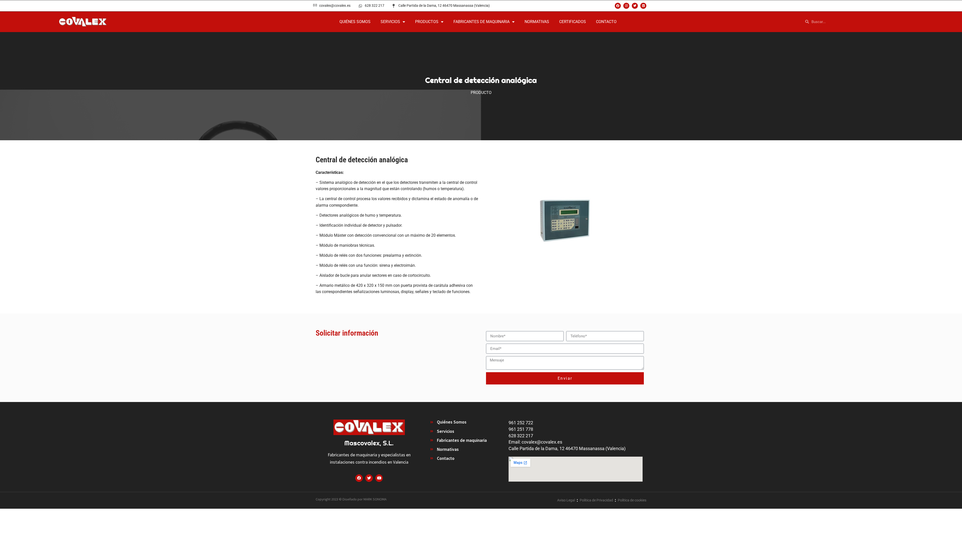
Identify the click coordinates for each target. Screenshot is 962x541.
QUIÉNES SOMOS (355, 21)
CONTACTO (606, 21)
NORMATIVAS (537, 21)
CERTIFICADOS (572, 21)
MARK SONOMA (375, 499)
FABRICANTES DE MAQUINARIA (481, 21)
